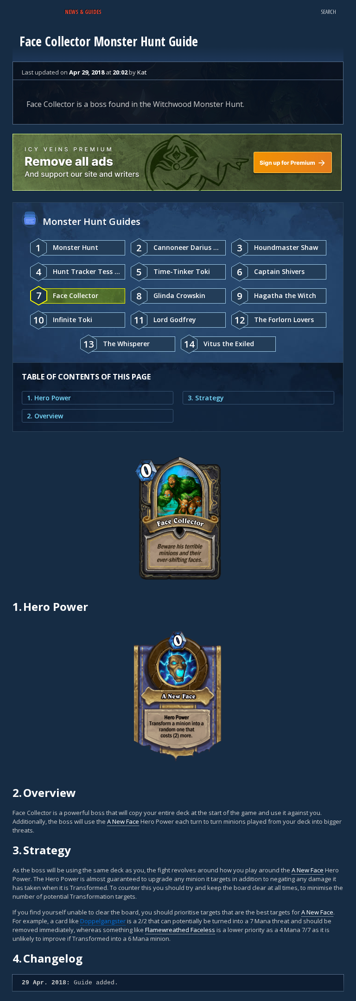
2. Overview (45, 415)
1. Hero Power (49, 397)
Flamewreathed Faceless (180, 930)
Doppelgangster (103, 921)
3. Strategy (206, 397)
